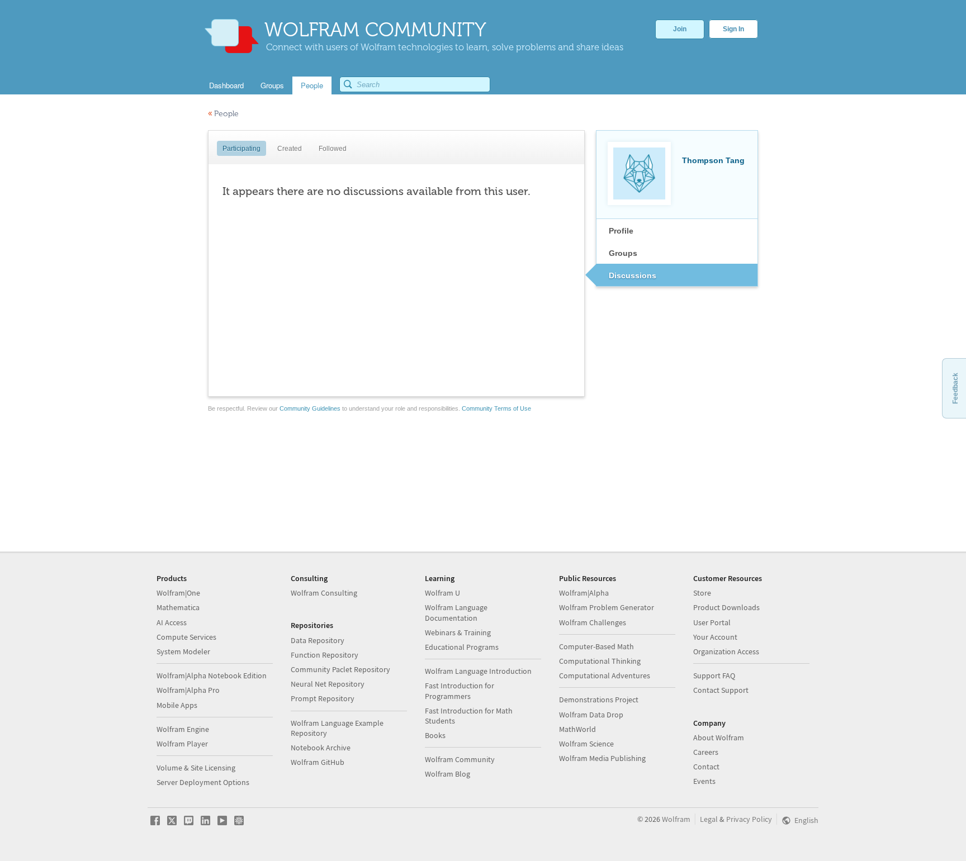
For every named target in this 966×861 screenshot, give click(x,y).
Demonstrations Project (598, 699)
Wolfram (676, 819)
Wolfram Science (586, 744)
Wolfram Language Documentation (456, 612)
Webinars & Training (458, 632)
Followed (333, 149)
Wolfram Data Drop (591, 715)
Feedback (955, 388)
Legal (709, 819)
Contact (706, 767)
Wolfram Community (460, 759)
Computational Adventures (604, 675)
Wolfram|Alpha (584, 593)
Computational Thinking (600, 661)
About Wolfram (718, 737)
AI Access (172, 622)
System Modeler (183, 651)
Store (702, 593)
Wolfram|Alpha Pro (188, 690)
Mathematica (178, 607)
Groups (623, 253)
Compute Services (186, 637)
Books (435, 735)
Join (679, 29)
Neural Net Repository (327, 684)
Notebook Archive (321, 748)
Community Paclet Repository (340, 669)
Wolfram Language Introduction (478, 671)
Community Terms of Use (496, 408)
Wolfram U (442, 593)
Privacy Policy (749, 819)
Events (704, 781)
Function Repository (324, 655)
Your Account (715, 637)
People (223, 113)
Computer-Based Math (596, 646)
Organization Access (726, 651)
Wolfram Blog (447, 774)
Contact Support (721, 690)
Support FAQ (714, 675)
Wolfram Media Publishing (602, 758)
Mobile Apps (177, 705)
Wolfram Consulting (324, 593)
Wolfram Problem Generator (606, 607)
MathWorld (577, 729)
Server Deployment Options (203, 782)
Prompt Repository (322, 698)
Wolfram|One (178, 593)
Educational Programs (462, 647)
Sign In (733, 29)
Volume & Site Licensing (196, 768)
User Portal (712, 622)
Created (289, 149)
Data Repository (317, 640)
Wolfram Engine (183, 729)
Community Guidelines (310, 408)
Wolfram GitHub (317, 762)
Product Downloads (726, 607)
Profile (621, 230)
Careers (705, 752)
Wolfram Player (182, 744)
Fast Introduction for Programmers (459, 691)
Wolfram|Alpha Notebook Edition (212, 675)
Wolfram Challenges (592, 622)
